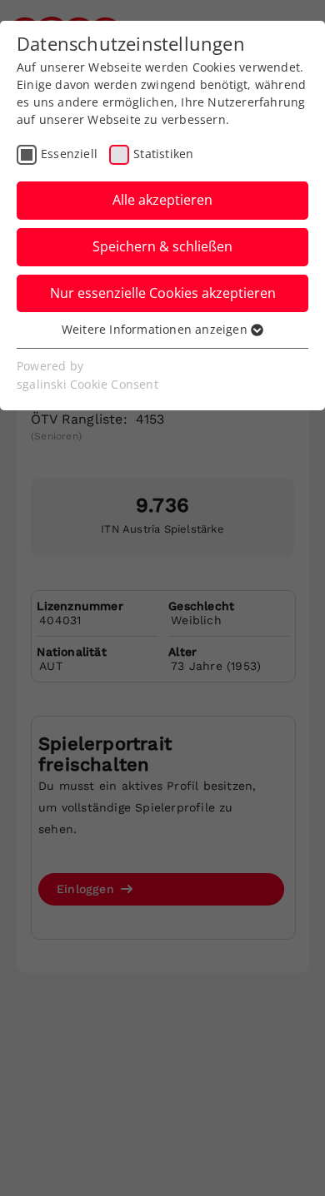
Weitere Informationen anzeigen (156, 329)
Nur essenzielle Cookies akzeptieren (163, 293)
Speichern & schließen (162, 246)
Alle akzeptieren (162, 200)
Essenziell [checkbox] (69, 153)
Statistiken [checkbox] (163, 153)
